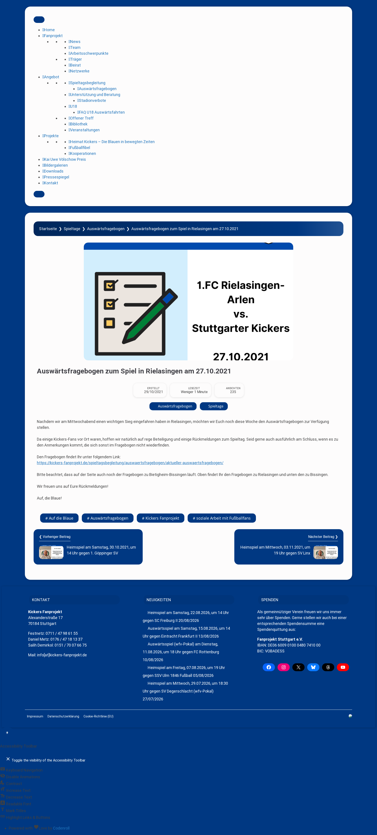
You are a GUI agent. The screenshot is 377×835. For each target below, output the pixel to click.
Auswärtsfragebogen (98, 88)
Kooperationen (83, 153)
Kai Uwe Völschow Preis (65, 159)
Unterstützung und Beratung (95, 94)
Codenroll (61, 828)
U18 (73, 106)
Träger (76, 59)
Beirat (75, 65)
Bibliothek (78, 124)
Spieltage (72, 228)
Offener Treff (82, 118)
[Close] (39, 194)
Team (75, 47)
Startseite (48, 228)
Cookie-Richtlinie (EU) (98, 716)
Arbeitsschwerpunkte (89, 53)
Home (49, 29)
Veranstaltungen (85, 130)
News (75, 41)
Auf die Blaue (61, 518)
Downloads (53, 171)
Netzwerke (79, 71)
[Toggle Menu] (39, 19)
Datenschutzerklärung (63, 716)
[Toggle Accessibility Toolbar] (7, 733)
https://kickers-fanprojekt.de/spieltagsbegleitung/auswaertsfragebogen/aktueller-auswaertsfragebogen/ (130, 462)
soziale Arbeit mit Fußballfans (223, 518)
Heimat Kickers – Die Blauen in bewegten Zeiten (112, 141)
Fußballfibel (80, 147)
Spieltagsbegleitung (87, 82)
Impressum (35, 716)
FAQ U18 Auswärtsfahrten (102, 112)
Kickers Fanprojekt (162, 518)
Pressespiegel (56, 177)
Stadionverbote (92, 100)
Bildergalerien (56, 165)
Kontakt (51, 183)
